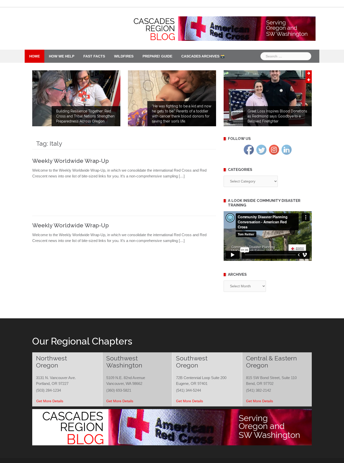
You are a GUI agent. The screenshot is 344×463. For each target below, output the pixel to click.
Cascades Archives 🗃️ (203, 56)
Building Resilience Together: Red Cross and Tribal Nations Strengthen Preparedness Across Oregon (85, 116)
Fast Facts (94, 56)
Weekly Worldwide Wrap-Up (70, 161)
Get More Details (49, 401)
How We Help (61, 56)
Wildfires (123, 56)
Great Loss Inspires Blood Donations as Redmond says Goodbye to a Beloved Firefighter (277, 116)
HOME (34, 56)
